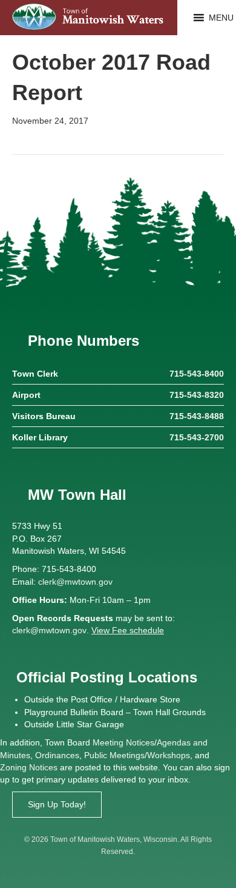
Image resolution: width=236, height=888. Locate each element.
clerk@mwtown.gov (75, 582)
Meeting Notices (123, 742)
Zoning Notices (28, 767)
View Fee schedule (127, 630)
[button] (221, 17)
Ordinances (57, 755)
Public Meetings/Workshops (137, 755)
